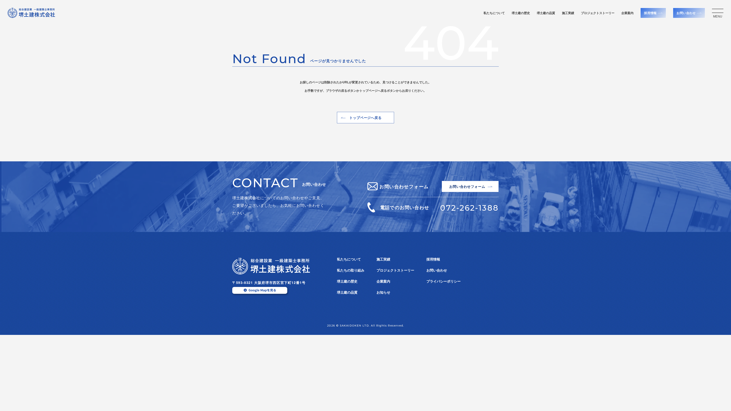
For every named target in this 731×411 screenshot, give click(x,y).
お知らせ (383, 292)
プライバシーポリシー (443, 281)
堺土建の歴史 (521, 13)
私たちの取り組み (350, 270)
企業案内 (627, 13)
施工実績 (568, 13)
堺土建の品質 (546, 13)
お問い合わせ (686, 13)
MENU (717, 16)
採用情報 (650, 13)
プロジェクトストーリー (395, 270)
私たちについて (494, 13)
